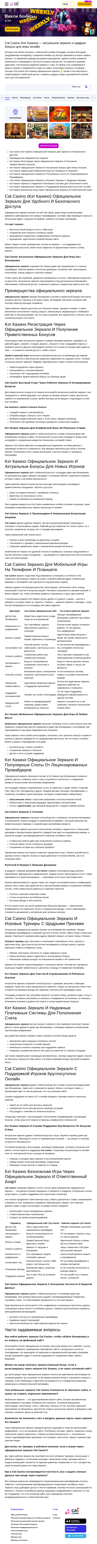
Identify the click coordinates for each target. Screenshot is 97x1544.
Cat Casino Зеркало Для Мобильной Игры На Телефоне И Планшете (44, 171)
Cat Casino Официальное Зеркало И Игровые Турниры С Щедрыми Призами (48, 180)
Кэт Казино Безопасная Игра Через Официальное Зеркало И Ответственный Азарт (51, 190)
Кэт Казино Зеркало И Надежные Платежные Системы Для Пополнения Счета (49, 183)
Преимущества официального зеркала (29, 158)
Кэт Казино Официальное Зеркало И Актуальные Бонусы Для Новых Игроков (48, 167)
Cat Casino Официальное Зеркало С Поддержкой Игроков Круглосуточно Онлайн (50, 187)
